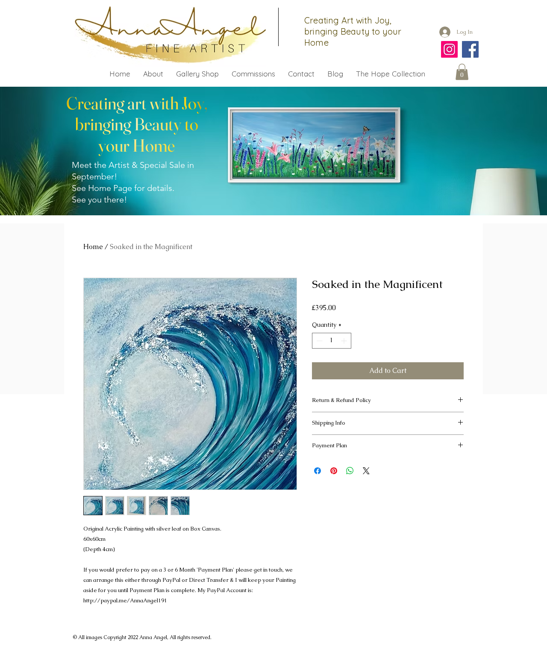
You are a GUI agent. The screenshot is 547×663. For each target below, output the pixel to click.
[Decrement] (318, 340)
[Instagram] (449, 49)
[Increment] (344, 340)
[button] (462, 72)
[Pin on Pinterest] (334, 471)
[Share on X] (366, 471)
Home (93, 246)
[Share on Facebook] (317, 471)
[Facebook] (470, 49)
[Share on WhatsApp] (350, 471)
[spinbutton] (331, 340)
